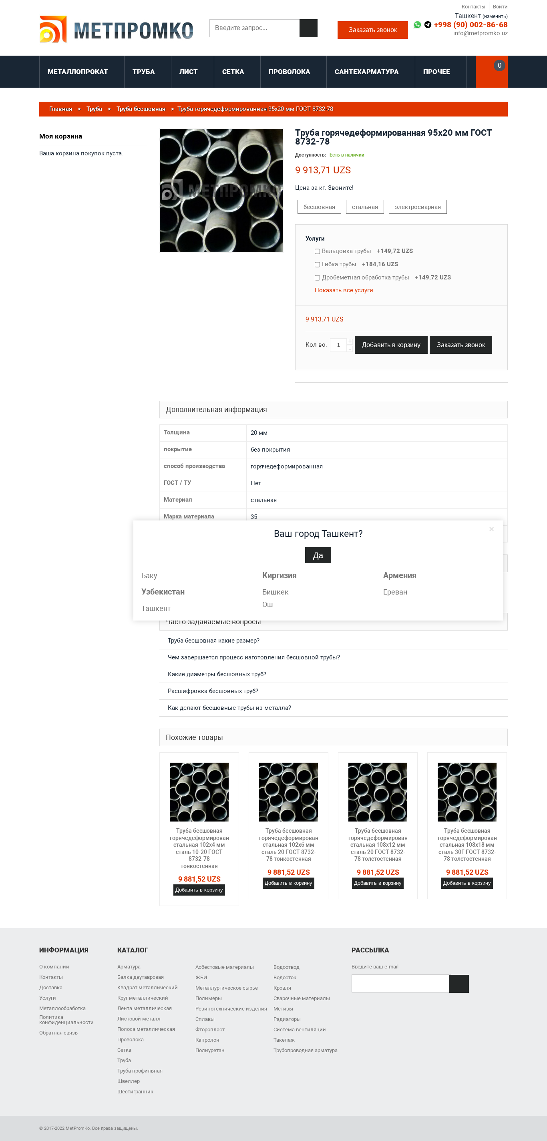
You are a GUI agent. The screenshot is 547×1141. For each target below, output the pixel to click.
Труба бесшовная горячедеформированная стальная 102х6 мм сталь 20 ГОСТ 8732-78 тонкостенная (293, 845)
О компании (54, 966)
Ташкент (156, 608)
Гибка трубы (360, 264)
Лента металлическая (144, 1008)
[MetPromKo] (116, 30)
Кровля (282, 987)
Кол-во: (316, 344)
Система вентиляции (300, 1029)
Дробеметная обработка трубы (386, 277)
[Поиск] (309, 28)
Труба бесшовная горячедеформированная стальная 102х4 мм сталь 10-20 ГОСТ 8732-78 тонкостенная (204, 848)
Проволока (130, 1039)
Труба (124, 1060)
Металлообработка (62, 1008)
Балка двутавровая (140, 977)
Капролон (207, 1040)
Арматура (129, 966)
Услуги (315, 238)
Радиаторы (287, 1019)
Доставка (50, 987)
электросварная (418, 207)
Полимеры (208, 998)
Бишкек (275, 592)
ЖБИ (201, 977)
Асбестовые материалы (224, 967)
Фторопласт (210, 1029)
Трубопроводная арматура (306, 1050)
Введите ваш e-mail (375, 966)
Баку (149, 575)
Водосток (285, 977)
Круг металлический (142, 997)
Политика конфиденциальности (66, 1019)
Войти (500, 7)
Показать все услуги (344, 290)
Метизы (283, 1008)
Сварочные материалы (302, 998)
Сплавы (205, 1019)
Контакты (473, 7)
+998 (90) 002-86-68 (471, 24)
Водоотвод (287, 967)
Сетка (124, 1050)
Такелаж (284, 1040)
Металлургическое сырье (226, 987)
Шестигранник (135, 1091)
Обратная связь (58, 1032)
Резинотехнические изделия (231, 1008)
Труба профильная (140, 1070)
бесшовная (319, 207)
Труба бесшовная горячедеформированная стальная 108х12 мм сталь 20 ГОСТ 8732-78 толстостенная (382, 845)
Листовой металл (139, 1018)
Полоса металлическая (146, 1029)
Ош (267, 604)
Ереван (395, 592)
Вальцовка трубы (367, 251)
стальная (365, 207)
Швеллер (128, 1081)
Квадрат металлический (147, 987)
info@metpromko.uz (480, 33)
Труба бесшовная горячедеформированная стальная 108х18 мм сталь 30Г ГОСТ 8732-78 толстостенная (472, 845)
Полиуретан (210, 1050)
